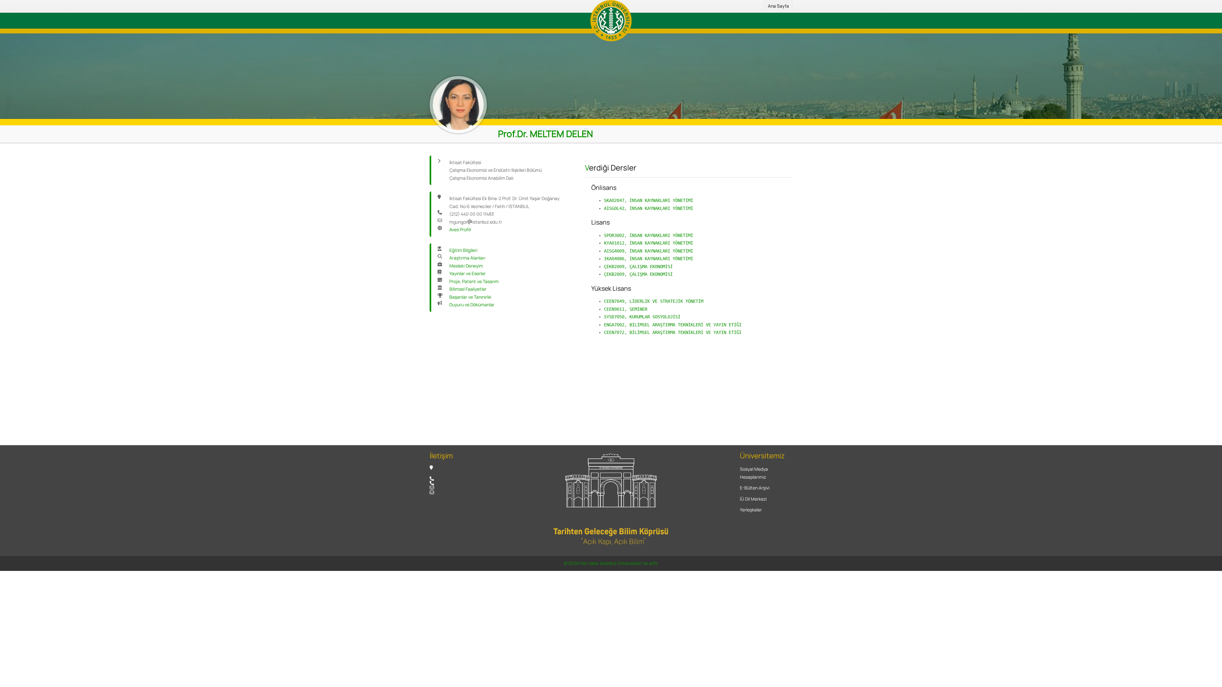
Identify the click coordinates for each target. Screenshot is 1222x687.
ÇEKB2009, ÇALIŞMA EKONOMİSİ (638, 266)
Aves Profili (460, 229)
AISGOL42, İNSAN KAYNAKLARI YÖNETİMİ (648, 208)
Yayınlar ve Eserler (467, 273)
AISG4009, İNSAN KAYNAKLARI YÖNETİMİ (648, 250)
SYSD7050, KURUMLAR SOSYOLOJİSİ (642, 316)
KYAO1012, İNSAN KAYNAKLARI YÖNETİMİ (648, 243)
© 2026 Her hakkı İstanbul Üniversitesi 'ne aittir (611, 563)
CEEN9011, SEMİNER (625, 309)
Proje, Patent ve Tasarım (474, 281)
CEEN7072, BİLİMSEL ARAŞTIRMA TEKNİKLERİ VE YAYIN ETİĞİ (672, 332)
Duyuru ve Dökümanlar (472, 305)
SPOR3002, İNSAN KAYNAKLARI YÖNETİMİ (648, 235)
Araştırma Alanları (467, 258)
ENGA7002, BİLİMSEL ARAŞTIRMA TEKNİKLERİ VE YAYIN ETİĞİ (672, 324)
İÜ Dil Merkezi (753, 499)
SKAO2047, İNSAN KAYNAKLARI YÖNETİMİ (648, 200)
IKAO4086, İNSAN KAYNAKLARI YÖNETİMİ (648, 258)
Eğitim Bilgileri (463, 250)
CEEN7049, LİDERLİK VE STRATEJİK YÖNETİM (653, 301)
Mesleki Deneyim (466, 266)
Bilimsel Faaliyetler (468, 289)
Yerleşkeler (751, 510)
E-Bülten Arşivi (754, 488)
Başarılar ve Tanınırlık (470, 297)
